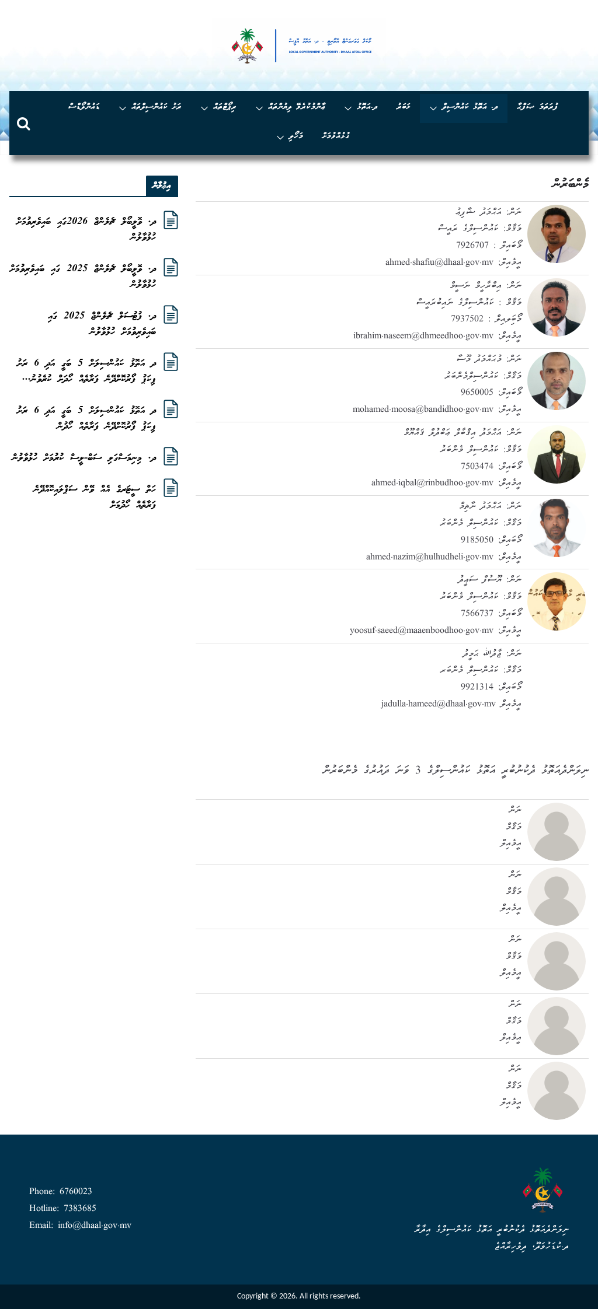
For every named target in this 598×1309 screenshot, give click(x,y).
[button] (435, 108)
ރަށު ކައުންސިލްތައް (156, 108)
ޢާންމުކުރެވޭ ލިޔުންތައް (296, 108)
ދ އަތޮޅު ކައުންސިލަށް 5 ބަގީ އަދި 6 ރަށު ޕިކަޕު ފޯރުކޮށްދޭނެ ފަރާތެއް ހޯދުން (86, 419)
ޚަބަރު (404, 108)
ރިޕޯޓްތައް (225, 108)
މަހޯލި (296, 137)
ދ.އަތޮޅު (367, 108)
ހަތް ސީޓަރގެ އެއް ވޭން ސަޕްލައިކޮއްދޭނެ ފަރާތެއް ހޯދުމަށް (95, 497)
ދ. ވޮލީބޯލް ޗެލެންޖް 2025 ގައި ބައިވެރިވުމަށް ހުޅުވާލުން (83, 277)
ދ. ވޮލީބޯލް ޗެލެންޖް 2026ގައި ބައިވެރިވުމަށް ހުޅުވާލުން (86, 230)
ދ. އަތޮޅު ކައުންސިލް (470, 108)
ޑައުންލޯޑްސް (84, 108)
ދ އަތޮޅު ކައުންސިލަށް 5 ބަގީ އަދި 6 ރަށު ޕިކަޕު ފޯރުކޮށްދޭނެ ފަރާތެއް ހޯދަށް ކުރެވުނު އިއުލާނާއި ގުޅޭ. (86, 371)
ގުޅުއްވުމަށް (336, 137)
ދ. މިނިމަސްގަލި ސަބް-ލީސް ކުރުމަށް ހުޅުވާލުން (84, 458)
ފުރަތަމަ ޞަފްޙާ (537, 108)
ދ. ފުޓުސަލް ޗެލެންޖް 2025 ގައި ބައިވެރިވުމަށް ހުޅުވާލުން (102, 324)
